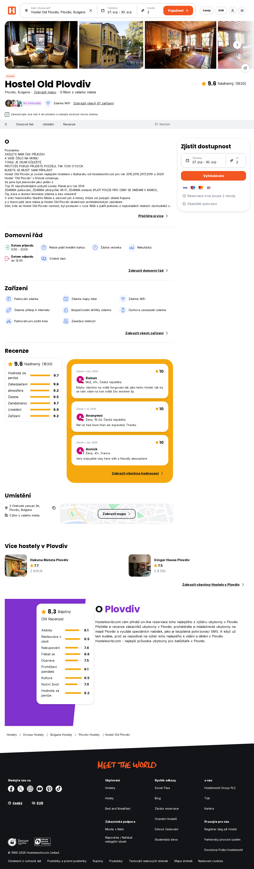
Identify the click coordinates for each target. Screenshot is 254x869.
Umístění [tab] (48, 124)
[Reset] (90, 10)
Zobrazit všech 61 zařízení (93, 103)
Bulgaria (24, 92)
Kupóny (98, 861)
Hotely (109, 798)
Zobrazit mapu (45, 92)
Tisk (207, 798)
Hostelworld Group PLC (220, 788)
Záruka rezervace (167, 808)
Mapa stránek (183, 861)
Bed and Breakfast (117, 808)
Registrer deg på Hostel (220, 829)
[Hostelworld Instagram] (30, 789)
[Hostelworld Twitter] (20, 789)
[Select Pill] (233, 10)
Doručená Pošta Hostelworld (223, 850)
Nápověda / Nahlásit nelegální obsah (118, 839)
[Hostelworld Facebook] (11, 789)
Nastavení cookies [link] (210, 861)
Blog (158, 798)
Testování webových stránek (148, 861)
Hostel (10, 76)
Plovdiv (10, 92)
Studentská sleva (166, 839)
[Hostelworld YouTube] (40, 789)
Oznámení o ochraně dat (24, 861)
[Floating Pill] (237, 45)
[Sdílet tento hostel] (245, 68)
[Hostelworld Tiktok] (59, 789)
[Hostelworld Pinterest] (49, 789)
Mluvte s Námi (114, 829)
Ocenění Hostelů (166, 819)
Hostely (110, 788)
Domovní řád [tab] (24, 124)
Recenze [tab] (69, 124)
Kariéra (209, 808)
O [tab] (6, 124)
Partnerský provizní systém (222, 839)
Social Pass (162, 788)
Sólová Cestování (166, 829)
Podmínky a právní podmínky (67, 861)
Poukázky (116, 861)
